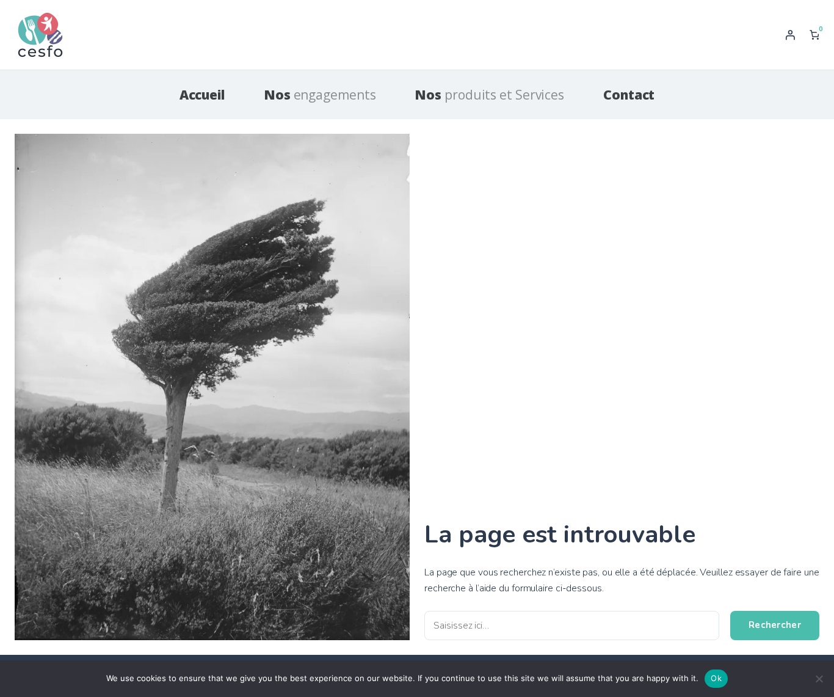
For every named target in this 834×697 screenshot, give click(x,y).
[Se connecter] (790, 35)
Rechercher (775, 625)
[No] (819, 679)
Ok (716, 678)
